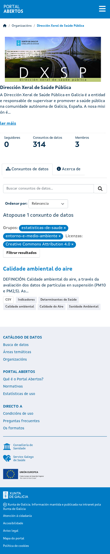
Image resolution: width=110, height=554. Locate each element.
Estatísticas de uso (19, 394)
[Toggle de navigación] (102, 9)
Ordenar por (15, 203)
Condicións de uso (18, 414)
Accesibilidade (13, 523)
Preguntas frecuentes (21, 421)
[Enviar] (100, 188)
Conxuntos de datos (29, 169)
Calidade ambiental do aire (37, 269)
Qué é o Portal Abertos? (23, 379)
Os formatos (13, 428)
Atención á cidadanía (17, 516)
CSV (8, 299)
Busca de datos (16, 345)
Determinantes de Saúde (58, 299)
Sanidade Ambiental (83, 306)
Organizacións (22, 25)
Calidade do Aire (51, 306)
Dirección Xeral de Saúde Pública (60, 25)
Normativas (13, 386)
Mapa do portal (13, 538)
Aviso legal (10, 530)
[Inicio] (5, 25)
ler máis (8, 124)
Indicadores (26, 299)
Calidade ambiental (19, 306)
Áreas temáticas (17, 352)
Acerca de (71, 169)
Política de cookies (16, 546)
